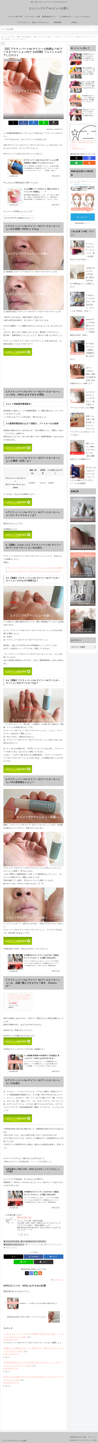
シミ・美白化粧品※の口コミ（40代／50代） (34, 1241)
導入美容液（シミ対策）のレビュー (14, 1244)
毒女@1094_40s (24, 1217)
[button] (96, 29)
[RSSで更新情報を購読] (27, 1234)
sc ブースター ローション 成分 (35, 1244)
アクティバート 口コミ (11, 1247)
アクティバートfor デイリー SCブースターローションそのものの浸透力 (35, 568)
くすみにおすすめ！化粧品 (12, 1241)
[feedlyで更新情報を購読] (24, 1234)
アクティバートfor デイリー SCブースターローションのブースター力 (34, 571)
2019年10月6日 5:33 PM (10, 1368)
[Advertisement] (33, 371)
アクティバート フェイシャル (53, 1244)
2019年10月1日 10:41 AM (11, 1354)
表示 (31, 218)
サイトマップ (92, 1437)
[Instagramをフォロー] (21, 1234)
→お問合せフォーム (77, 148)
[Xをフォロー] (18, 1234)
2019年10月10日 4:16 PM (11, 1383)
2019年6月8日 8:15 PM (10, 1340)
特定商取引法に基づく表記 (78, 1437)
